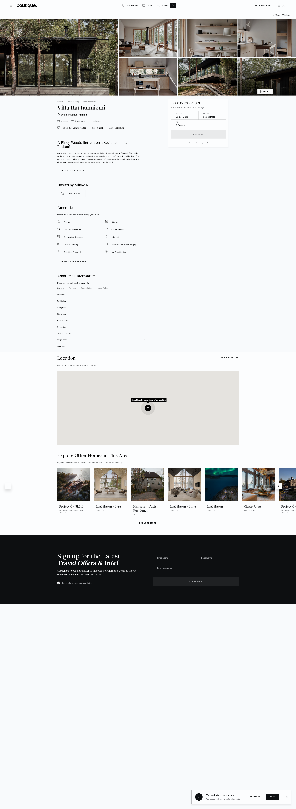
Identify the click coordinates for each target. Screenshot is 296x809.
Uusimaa (69, 102)
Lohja (78, 102)
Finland (60, 102)
